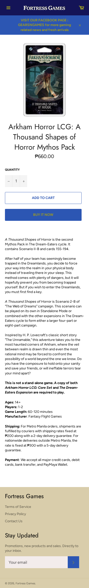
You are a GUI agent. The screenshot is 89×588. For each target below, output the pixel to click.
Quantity (12, 169)
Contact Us (13, 521)
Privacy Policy (15, 514)
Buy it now (43, 215)
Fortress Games (25, 583)
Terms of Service (18, 507)
